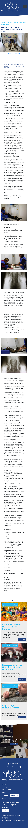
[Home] (12, 7)
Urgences (5, 795)
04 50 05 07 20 (14, 763)
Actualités (3, 21)
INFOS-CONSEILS (7, 789)
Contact (4, 792)
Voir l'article (21, 639)
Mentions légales (6, 798)
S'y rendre (5, 810)
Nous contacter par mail (13, 767)
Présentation (5, 787)
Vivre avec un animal (14, 53)
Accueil (4, 784)
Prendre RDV (14, 795)
